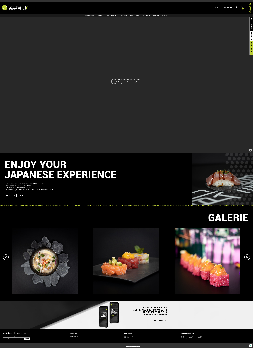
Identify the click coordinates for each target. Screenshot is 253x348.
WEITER (27, 338)
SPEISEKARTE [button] (10, 196)
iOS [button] (155, 320)
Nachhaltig (146, 15)
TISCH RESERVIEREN (251, 48)
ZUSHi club (123, 15)
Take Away (100, 15)
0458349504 (74, 336)
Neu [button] (21, 196)
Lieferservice (112, 15)
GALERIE (165, 15)
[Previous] (6, 257)
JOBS (124, 344)
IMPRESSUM (128, 344)
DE (198, 1)
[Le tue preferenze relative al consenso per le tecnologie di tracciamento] (250, 345)
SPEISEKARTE (89, 15)
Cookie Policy (137, 346)
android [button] (162, 320)
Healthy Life (134, 15)
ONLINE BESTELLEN (251, 23)
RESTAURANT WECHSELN (138, 344)
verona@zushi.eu (75, 338)
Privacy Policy (130, 346)
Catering (156, 15)
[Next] (247, 257)
